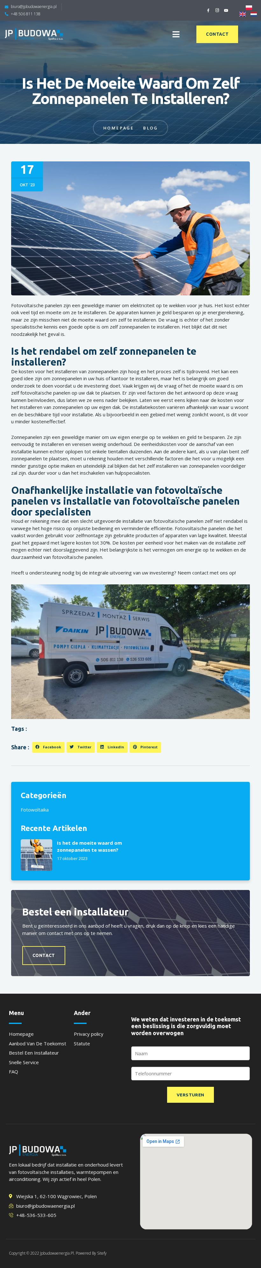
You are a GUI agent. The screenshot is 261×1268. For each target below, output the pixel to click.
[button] (176, 34)
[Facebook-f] (208, 10)
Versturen (190, 1094)
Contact (43, 955)
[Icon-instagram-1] (217, 10)
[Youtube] (226, 10)
